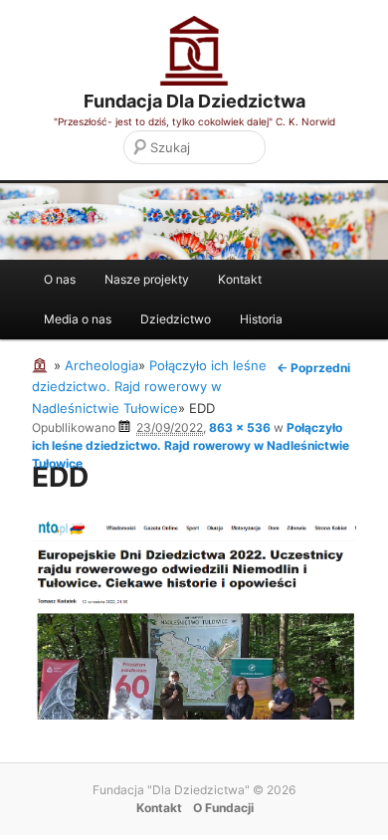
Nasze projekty (146, 279)
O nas (60, 279)
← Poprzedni (313, 367)
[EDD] (194, 715)
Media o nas (77, 319)
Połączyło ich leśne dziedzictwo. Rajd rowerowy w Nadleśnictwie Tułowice (190, 445)
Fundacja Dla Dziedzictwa (194, 101)
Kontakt (240, 279)
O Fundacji (223, 807)
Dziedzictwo (175, 319)
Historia (261, 319)
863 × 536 (240, 427)
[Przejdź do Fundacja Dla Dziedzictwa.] (43, 365)
